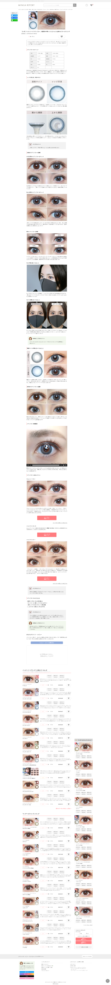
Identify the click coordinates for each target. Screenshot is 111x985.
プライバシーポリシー (45, 970)
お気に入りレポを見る (87, 956)
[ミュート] (63, 465)
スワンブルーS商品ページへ (47, 535)
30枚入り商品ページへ (83, 942)
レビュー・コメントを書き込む (47, 642)
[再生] (28, 465)
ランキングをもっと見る (88, 925)
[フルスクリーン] (65, 465)
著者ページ (27, 978)
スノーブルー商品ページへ (47, 518)
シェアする (15, 15)
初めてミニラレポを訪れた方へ (46, 965)
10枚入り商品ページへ (83, 939)
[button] (46, 446)
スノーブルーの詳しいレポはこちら (60, 522)
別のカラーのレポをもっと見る (63, 808)
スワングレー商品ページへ (47, 578)
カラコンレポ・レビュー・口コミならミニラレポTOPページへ (31, 956)
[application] (46, 446)
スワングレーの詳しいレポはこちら (60, 583)
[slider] (45, 465)
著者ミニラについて (44, 964)
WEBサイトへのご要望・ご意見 (46, 967)
